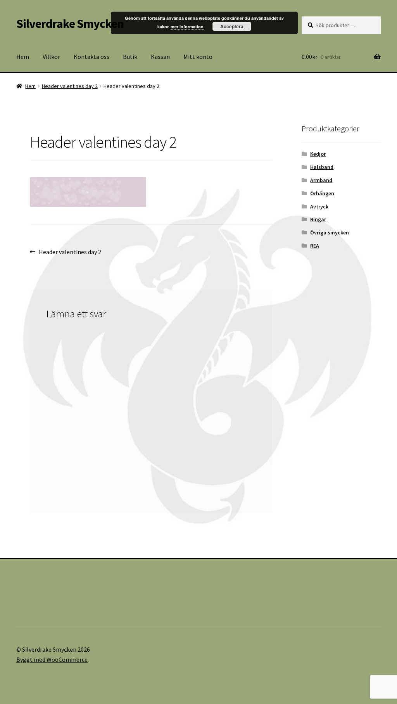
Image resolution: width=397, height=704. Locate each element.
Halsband (321, 167)
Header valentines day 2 (70, 86)
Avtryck (319, 206)
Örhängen (322, 193)
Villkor (51, 56)
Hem (22, 56)
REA (314, 245)
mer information (187, 26)
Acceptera (231, 26)
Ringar (318, 219)
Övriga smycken (329, 232)
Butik (130, 56)
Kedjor (318, 153)
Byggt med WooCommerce (52, 659)
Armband (321, 180)
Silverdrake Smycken (70, 23)
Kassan (160, 56)
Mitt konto (197, 56)
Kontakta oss (91, 56)
